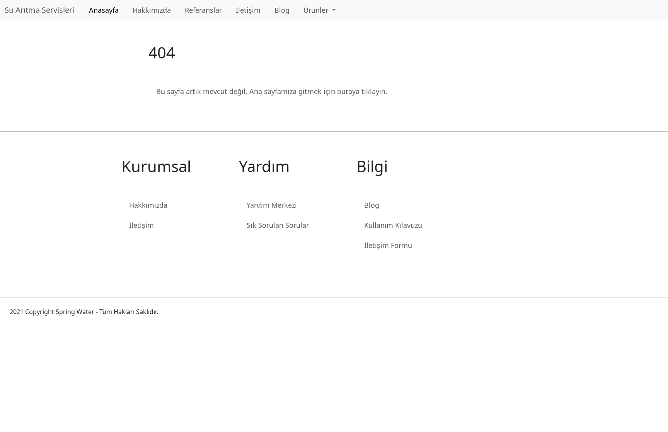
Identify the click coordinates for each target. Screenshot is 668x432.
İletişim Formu (388, 245)
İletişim (248, 10)
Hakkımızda (152, 10)
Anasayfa (104, 10)
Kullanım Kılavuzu (393, 225)
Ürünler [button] (316, 10)
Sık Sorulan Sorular (278, 225)
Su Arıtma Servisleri (41, 10)
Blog (282, 10)
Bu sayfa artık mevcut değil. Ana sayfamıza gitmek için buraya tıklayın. (271, 91)
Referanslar (203, 10)
